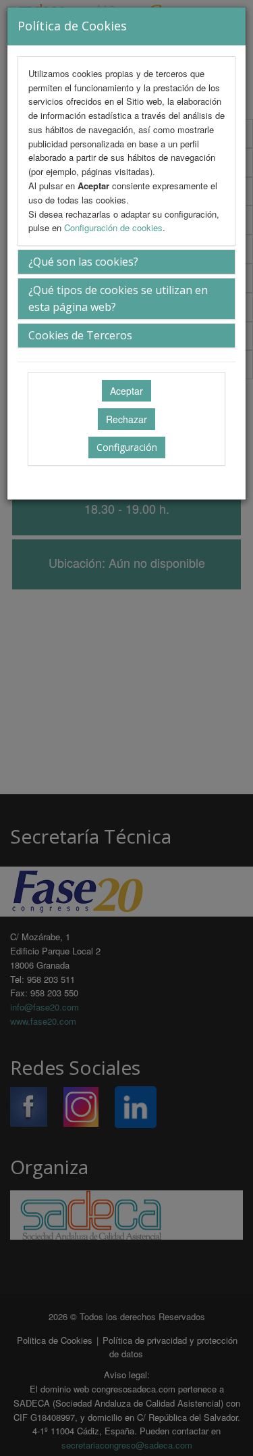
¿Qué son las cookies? (83, 261)
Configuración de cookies (113, 227)
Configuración (126, 447)
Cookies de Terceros (80, 335)
